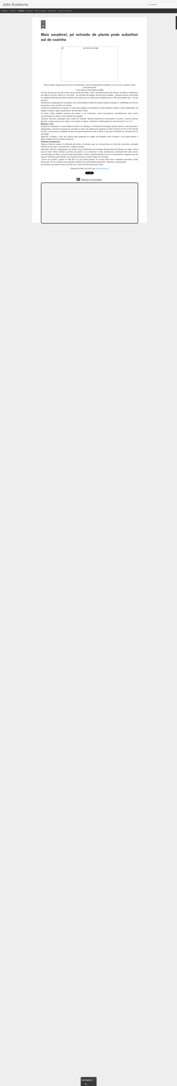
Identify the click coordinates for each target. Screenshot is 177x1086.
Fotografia (52, 10)
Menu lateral (40, 10)
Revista (21, 10)
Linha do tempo (65, 10)
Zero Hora (128, 121)
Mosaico (29, 10)
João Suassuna (102, 168)
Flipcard (13, 10)
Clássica (4, 10)
